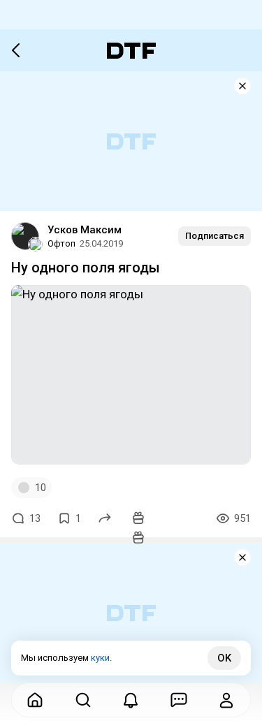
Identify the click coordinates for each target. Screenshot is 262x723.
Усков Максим (85, 230)
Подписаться (214, 236)
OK (224, 658)
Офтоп (61, 243)
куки (100, 657)
